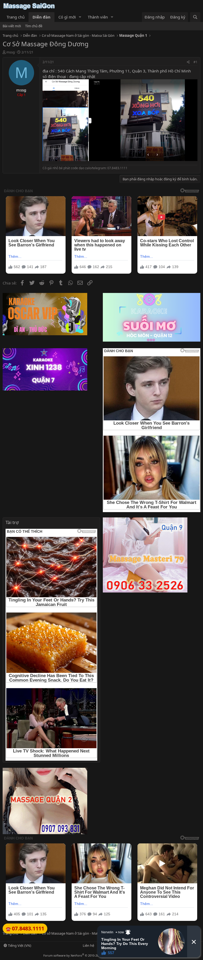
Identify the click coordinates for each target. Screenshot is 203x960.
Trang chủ (16, 17)
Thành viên (98, 17)
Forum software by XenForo (81, 955)
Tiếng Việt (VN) (19, 945)
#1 (195, 62)
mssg (10, 52)
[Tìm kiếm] (195, 17)
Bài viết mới (12, 26)
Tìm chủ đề (33, 26)
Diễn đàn (41, 17)
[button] (80, 17)
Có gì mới (67, 17)
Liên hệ (88, 945)
